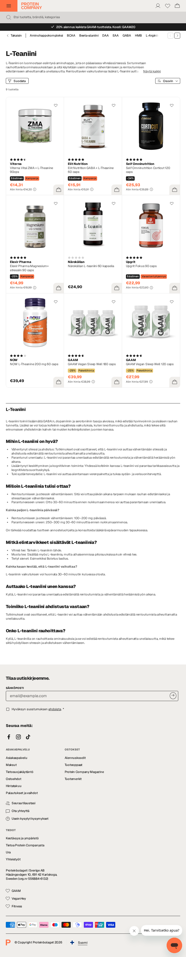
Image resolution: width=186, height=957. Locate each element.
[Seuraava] (177, 36)
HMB (138, 36)
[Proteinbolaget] (31, 5)
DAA (105, 36)
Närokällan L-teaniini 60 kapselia (91, 266)
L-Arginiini (153, 36)
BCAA (71, 36)
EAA (116, 36)
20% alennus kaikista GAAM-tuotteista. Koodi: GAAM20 (95, 27)
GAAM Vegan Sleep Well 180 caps (92, 364)
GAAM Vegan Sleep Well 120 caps (150, 364)
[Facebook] (9, 737)
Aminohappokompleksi (46, 36)
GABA (127, 36)
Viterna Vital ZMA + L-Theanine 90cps (31, 170)
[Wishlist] (167, 6)
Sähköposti (15, 688)
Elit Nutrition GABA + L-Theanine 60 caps (91, 170)
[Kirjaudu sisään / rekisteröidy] (158, 6)
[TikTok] (28, 737)
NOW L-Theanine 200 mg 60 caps (34, 364)
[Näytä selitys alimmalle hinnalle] (35, 189)
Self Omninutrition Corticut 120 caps (148, 170)
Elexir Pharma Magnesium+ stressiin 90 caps (29, 268)
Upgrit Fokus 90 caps (141, 266)
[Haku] (9, 17)
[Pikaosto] (58, 190)
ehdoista (54, 709)
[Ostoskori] (177, 6)
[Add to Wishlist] (55, 105)
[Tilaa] (173, 695)
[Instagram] (18, 737)
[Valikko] (8, 6)
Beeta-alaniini (88, 36)
